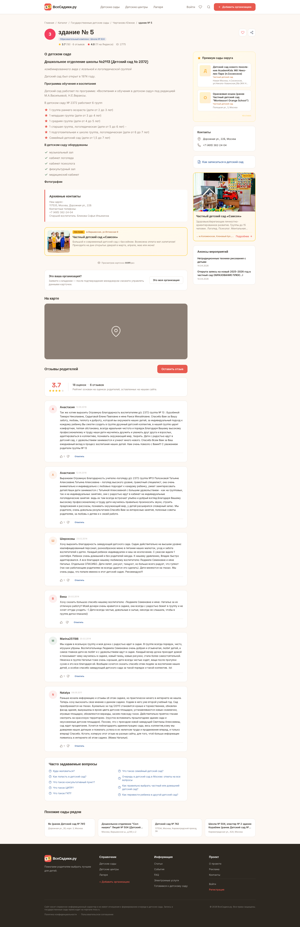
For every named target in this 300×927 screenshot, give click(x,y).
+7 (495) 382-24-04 (215, 145)
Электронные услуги (166, 880)
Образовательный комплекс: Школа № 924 (82, 39)
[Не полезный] (68, 456)
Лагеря (158, 7)
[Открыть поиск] (209, 7)
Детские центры (136, 7)
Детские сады (110, 7)
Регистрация (216, 889)
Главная (49, 22)
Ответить (79, 456)
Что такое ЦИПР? (63, 787)
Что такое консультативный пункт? (74, 782)
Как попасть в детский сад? (69, 776)
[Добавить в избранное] (243, 32)
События (159, 869)
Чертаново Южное (124, 22)
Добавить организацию (236, 6)
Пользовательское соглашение (97, 914)
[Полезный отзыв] (62, 622)
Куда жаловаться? (64, 770)
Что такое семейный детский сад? (142, 770)
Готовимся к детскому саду (171, 885)
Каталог (62, 22)
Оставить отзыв (172, 369)
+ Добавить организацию (114, 881)
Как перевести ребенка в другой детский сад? (150, 794)
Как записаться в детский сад (222, 162)
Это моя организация (166, 280)
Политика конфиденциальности (60, 914)
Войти (191, 7)
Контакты (214, 874)
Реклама (214, 869)
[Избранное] (200, 7)
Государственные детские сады (90, 22)
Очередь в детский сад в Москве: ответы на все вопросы (151, 778)
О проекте (215, 863)
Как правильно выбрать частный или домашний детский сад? (150, 787)
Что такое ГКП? (62, 793)
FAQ (156, 874)
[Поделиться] (252, 32)
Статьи (158, 863)
